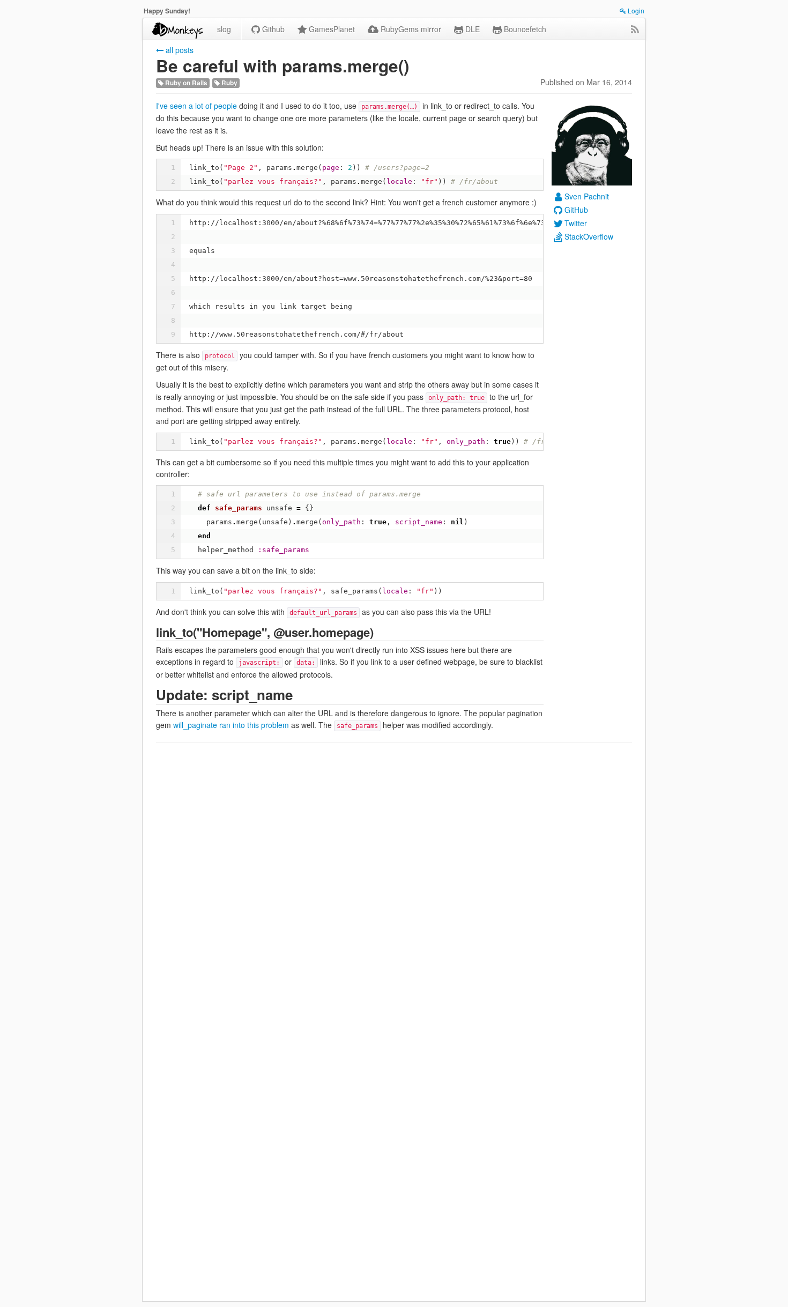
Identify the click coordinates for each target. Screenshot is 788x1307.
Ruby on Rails (185, 82)
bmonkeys (177, 29)
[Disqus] (394, 888)
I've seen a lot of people (196, 105)
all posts (178, 49)
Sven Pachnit (586, 196)
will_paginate (195, 724)
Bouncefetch (524, 29)
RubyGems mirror (409, 29)
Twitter (575, 223)
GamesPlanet (331, 29)
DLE (471, 29)
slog (224, 29)
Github (272, 29)
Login (635, 10)
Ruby (228, 82)
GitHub (576, 209)
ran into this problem (254, 724)
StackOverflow (588, 236)
